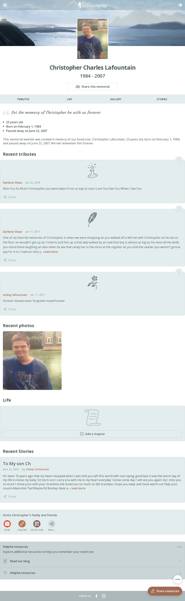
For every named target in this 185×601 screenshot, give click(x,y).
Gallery (115, 99)
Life (69, 99)
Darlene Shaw (12, 183)
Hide (179, 546)
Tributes (23, 99)
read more (50, 252)
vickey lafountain (15, 295)
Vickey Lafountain (37, 469)
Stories (162, 99)
